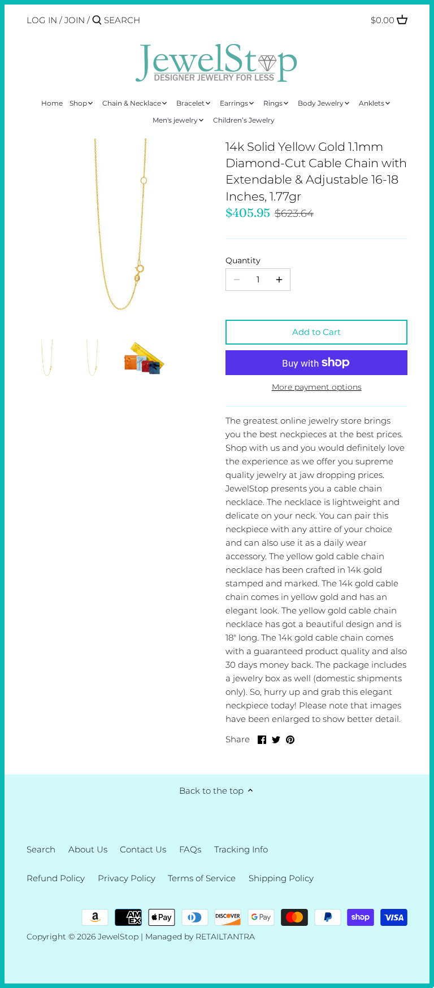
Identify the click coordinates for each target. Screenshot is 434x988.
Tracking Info (241, 849)
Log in (42, 20)
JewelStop (118, 936)
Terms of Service (202, 878)
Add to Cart (316, 332)
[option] (46, 358)
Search (41, 849)
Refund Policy (56, 878)
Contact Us (143, 849)
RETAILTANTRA (225, 936)
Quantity (243, 260)
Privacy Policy (126, 878)
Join (74, 20)
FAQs (190, 849)
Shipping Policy (281, 878)
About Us (87, 849)
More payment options (317, 387)
